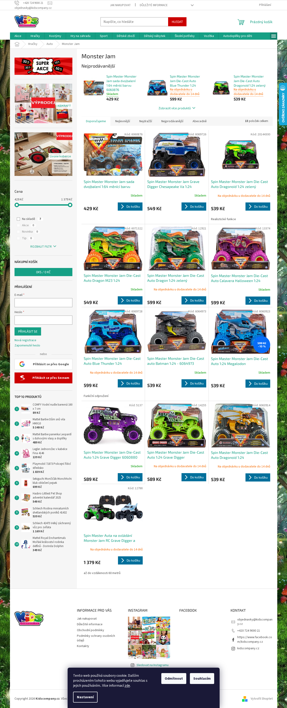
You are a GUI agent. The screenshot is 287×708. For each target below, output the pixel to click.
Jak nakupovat (120, 5)
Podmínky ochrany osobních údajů (96, 638)
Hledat (177, 22)
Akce (28, 225)
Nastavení (85, 697)
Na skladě (31, 219)
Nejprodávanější (172, 121)
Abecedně (200, 121)
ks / (43, 272)
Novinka (30, 231)
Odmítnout (174, 678)
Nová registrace (25, 340)
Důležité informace (154, 5)
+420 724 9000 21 (248, 630)
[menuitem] (18, 36)
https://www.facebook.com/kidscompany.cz (254, 639)
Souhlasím (202, 678)
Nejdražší (145, 121)
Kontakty (83, 646)
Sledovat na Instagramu (153, 665)
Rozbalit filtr (41, 246)
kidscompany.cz (248, 648)
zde (127, 685)
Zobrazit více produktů (175, 108)
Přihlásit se (27, 331)
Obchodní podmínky (90, 630)
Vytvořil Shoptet (262, 698)
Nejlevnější (122, 121)
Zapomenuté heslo (27, 345)
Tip (27, 238)
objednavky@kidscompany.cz (254, 621)
